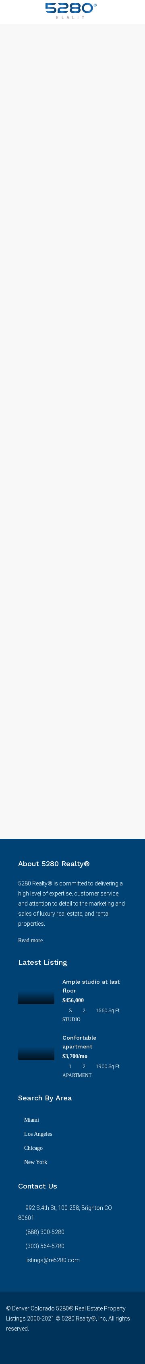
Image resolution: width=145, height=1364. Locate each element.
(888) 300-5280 (44, 1232)
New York (35, 1162)
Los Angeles (38, 1134)
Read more (30, 940)
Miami (31, 1120)
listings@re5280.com (52, 1260)
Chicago (33, 1148)
